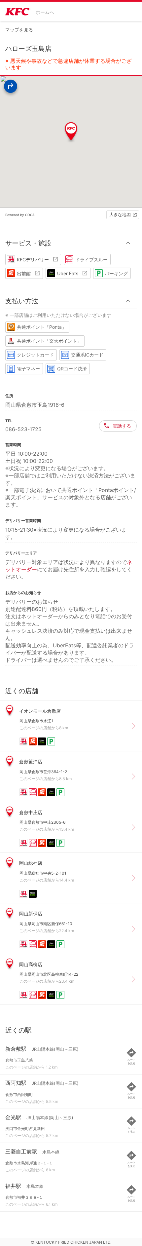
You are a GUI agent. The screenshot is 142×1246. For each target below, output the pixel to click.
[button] (71, 243)
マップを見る (19, 29)
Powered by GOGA (20, 215)
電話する (122, 426)
